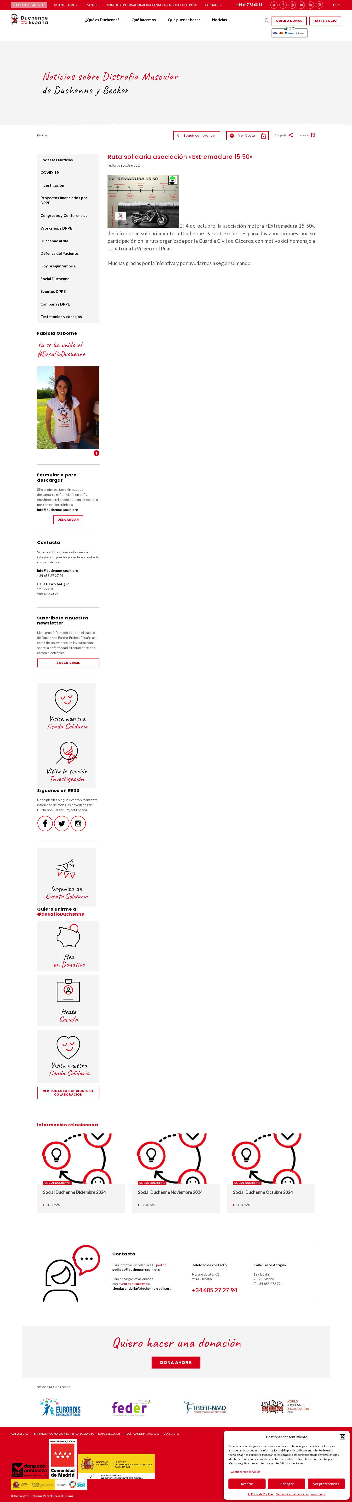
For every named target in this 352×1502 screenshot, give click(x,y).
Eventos (91, 5)
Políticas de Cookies (260, 1494)
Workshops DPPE (56, 228)
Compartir (281, 135)
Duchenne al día (54, 240)
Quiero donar (289, 20)
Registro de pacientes (29, 5)
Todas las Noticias (56, 159)
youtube (301, 5)
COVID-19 (49, 172)
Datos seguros (109, 1433)
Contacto (213, 5)
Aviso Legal (318, 1494)
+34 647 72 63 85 (249, 4)
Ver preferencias (326, 1484)
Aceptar (247, 1484)
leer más (53, 1205)
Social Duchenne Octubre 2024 (263, 1192)
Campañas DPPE (55, 304)
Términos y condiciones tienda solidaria (63, 1433)
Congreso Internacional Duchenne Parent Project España (152, 5)
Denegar (287, 1484)
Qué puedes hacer (184, 19)
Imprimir (304, 135)
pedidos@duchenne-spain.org (136, 1269)
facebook (283, 5)
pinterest (319, 5)
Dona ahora (176, 1362)
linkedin (310, 5)
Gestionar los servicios (245, 1471)
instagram (292, 5)
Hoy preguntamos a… (59, 266)
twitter (274, 5)
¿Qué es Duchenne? (102, 19)
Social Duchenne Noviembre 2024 (170, 1192)
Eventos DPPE (53, 291)
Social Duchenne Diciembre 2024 (74, 1192)
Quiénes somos (65, 5)
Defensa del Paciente (59, 253)
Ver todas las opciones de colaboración (68, 1093)
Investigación (52, 185)
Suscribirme (68, 662)
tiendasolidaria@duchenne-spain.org (141, 1288)
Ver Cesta (243, 135)
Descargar (68, 519)
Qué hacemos (143, 19)
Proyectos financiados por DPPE (63, 200)
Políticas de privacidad (142, 1433)
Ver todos (96, 453)
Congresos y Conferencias (63, 215)
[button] (342, 1436)
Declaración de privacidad (292, 1494)
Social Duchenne (54, 278)
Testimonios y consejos (61, 316)
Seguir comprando (199, 135)
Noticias (219, 19)
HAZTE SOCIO (325, 20)
